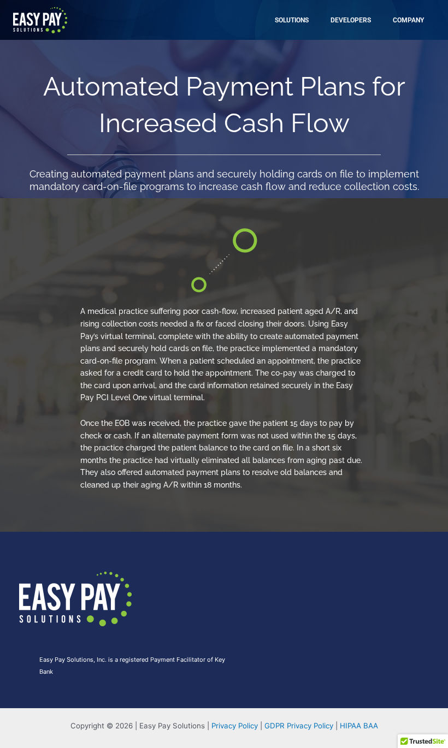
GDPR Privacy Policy (298, 725)
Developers (351, 20)
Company (408, 20)
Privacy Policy (234, 725)
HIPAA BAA (359, 725)
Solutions (292, 20)
